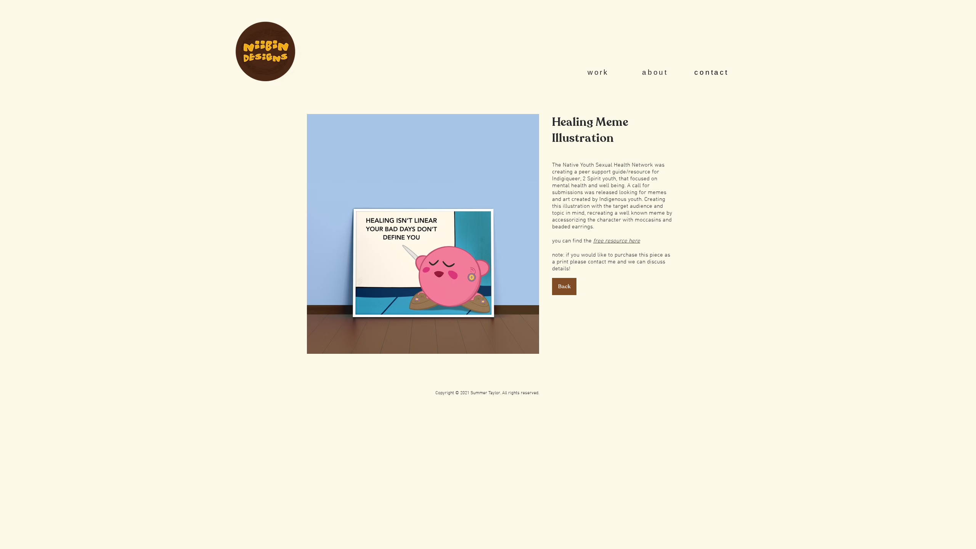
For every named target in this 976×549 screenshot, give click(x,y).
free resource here (616, 241)
